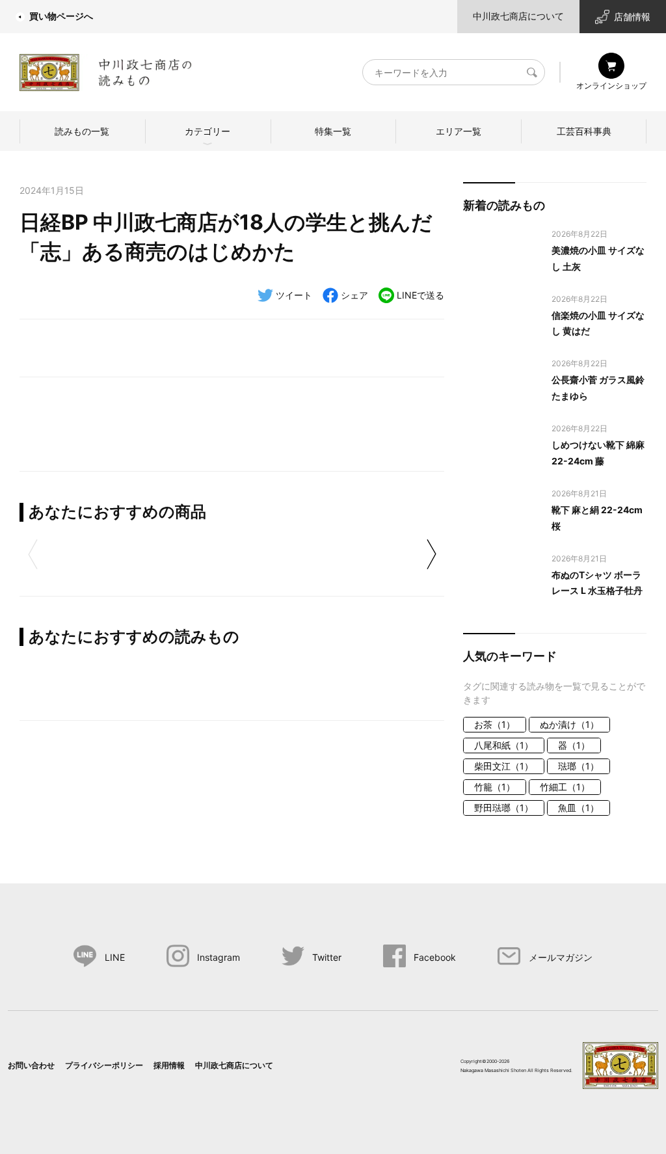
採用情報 (169, 1065)
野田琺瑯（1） (503, 807)
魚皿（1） (578, 807)
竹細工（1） (565, 786)
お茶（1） (494, 724)
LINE (115, 957)
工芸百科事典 (584, 131)
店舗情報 (632, 16)
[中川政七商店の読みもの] (106, 70)
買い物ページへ (61, 15)
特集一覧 (333, 131)
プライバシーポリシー (104, 1065)
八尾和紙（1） (503, 745)
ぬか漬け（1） (569, 724)
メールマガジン (561, 957)
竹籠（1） (494, 786)
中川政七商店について (518, 15)
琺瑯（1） (578, 766)
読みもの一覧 (82, 131)
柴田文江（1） (503, 766)
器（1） (574, 745)
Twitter (326, 957)
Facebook (435, 957)
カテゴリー (207, 131)
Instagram (218, 957)
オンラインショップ (611, 85)
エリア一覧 (458, 131)
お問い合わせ (31, 1065)
